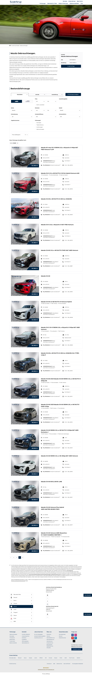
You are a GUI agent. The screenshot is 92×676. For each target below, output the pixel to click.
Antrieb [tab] (37, 94)
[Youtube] (72, 638)
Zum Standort (87, 595)
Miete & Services (63, 3)
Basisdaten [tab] (20, 94)
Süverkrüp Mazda (15, 45)
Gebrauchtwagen (40, 129)
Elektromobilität (74, 3)
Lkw (82, 3)
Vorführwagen (39, 127)
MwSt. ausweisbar (40, 104)
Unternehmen (72, 1)
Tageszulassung (39, 124)
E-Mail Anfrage (71, 66)
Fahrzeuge (42, 3)
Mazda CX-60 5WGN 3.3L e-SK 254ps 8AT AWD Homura (59, 456)
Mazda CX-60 (45, 276)
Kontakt (24, 631)
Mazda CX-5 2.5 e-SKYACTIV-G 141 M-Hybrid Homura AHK (60, 173)
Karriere (65, 1)
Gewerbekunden (63, 631)
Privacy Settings (46, 673)
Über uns (49, 631)
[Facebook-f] (72, 635)
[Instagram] (75, 635)
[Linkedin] (75, 638)
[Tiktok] (74, 641)
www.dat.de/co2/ (69, 570)
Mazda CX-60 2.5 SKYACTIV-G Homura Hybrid (56, 301)
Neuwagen (38, 122)
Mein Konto (80, 1)
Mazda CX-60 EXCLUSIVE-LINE (51, 481)
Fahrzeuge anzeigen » (73, 94)
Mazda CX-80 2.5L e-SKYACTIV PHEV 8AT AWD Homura (59, 250)
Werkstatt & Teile (52, 3)
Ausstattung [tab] (55, 94)
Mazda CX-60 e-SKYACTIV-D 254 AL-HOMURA (56, 199)
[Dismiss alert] (17, 143)
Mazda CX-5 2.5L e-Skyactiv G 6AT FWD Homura (57, 224)
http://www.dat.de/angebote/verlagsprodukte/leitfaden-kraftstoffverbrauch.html (45, 574)
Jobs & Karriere (38, 631)
